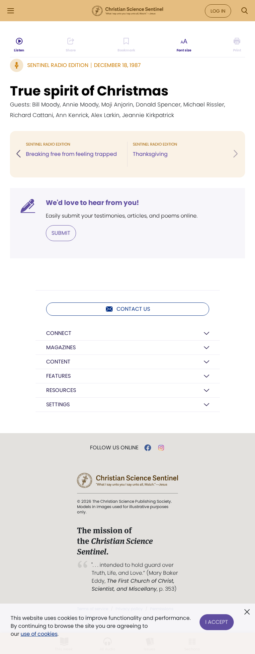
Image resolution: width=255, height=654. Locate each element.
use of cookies (39, 634)
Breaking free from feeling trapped (71, 154)
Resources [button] (61, 390)
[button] (19, 154)
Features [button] (58, 376)
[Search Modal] (244, 11)
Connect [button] (58, 333)
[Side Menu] (11, 11)
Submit (60, 233)
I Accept (216, 622)
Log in (218, 11)
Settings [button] (58, 404)
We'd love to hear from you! (92, 203)
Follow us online (114, 447)
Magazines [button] (61, 347)
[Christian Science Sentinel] (127, 11)
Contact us (133, 309)
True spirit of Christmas (89, 91)
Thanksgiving (150, 154)
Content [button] (58, 361)
